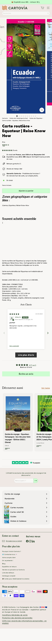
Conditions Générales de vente (15, 615)
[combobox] (26, 13)
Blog (3, 564)
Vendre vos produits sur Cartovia (13, 570)
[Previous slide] (4, 333)
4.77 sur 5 (32, 365)
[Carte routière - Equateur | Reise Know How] (26, 238)
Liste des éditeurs (8, 573)
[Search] (48, 13)
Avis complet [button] (14, 346)
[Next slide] (48, 333)
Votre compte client (9, 557)
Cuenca (5, 205)
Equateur (11, 205)
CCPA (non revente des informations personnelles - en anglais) (24, 622)
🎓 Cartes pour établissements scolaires (15, 579)
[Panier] (42, 7)
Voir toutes (45, 388)
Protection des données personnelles (17, 618)
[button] (7, 150)
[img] (14, 314)
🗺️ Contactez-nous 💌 (9, 554)
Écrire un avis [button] (26, 374)
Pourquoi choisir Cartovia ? (11, 551)
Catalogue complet (8, 576)
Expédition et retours (9, 566)
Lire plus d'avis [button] (26, 355)
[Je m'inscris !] (35, 480)
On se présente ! (7, 560)
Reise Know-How (22, 205)
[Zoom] (42, 110)
